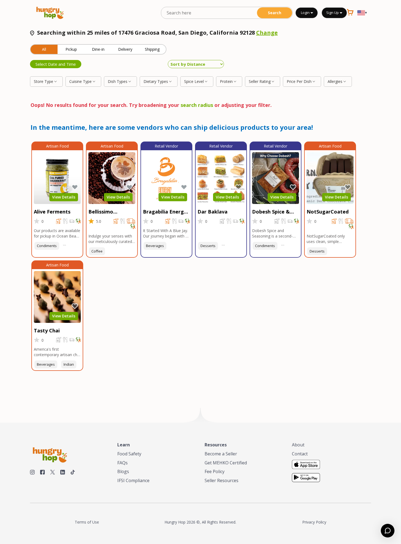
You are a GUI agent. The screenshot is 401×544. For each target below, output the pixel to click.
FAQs (122, 463)
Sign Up (333, 12)
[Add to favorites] (74, 187)
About (298, 445)
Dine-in (98, 49)
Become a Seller (221, 454)
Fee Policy (215, 471)
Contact (300, 454)
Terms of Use (87, 522)
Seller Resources (221, 480)
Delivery (125, 49)
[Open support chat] (387, 530)
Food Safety (129, 454)
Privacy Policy (314, 522)
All (44, 49)
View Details (63, 197)
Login (305, 12)
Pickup (71, 49)
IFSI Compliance (133, 480)
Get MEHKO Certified (226, 463)
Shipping (152, 49)
